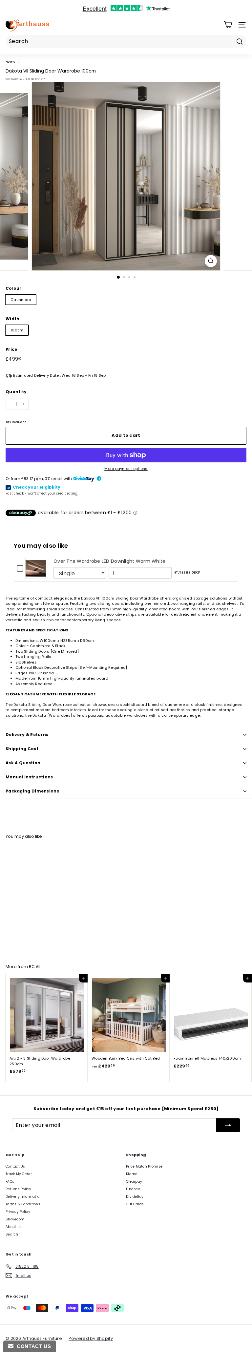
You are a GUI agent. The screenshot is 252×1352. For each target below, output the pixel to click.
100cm (16, 330)
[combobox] (126, 41)
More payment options (126, 468)
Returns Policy (18, 1189)
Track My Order (19, 1174)
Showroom (15, 1219)
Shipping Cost (22, 748)
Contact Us (15, 1166)
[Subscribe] (228, 1125)
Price (11, 349)
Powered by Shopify (91, 1338)
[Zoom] (211, 261)
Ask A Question (23, 763)
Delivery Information (24, 1196)
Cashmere (20, 299)
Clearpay (134, 1181)
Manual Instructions (29, 777)
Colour (14, 288)
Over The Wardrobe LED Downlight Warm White (109, 561)
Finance (133, 1189)
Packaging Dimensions (32, 791)
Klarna (132, 1174)
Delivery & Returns (27, 734)
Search (12, 1234)
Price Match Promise (144, 1166)
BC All (34, 966)
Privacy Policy (18, 1211)
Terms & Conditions (23, 1204)
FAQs (10, 1181)
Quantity (16, 391)
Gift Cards (135, 1204)
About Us (14, 1226)
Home (10, 61)
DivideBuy (134, 1196)
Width (12, 319)
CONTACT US (32, 1346)
